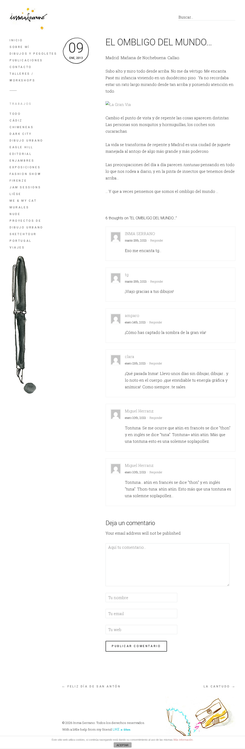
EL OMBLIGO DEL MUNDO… (159, 42)
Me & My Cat (23, 200)
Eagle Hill (21, 147)
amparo (132, 315)
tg (126, 274)
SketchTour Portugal (23, 237)
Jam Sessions (25, 187)
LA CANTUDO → (219, 686)
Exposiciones (25, 167)
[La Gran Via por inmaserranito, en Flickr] (118, 104)
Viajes (17, 247)
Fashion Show (25, 174)
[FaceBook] (130, 18)
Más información (183, 739)
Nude (15, 214)
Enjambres (22, 160)
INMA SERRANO (140, 233)
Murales (19, 207)
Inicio (16, 40)
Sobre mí (20, 47)
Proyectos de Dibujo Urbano (26, 224)
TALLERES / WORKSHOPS (22, 77)
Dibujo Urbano (26, 140)
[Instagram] (163, 18)
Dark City (21, 134)
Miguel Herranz (139, 410)
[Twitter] (141, 18)
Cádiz (16, 120)
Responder (156, 240)
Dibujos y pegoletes (33, 53)
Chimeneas (21, 127)
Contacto (21, 67)
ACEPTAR (122, 745)
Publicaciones (26, 60)
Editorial (21, 154)
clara (129, 356)
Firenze (18, 180)
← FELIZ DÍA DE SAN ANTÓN (91, 686)
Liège (15, 194)
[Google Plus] (152, 18)
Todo (15, 114)
